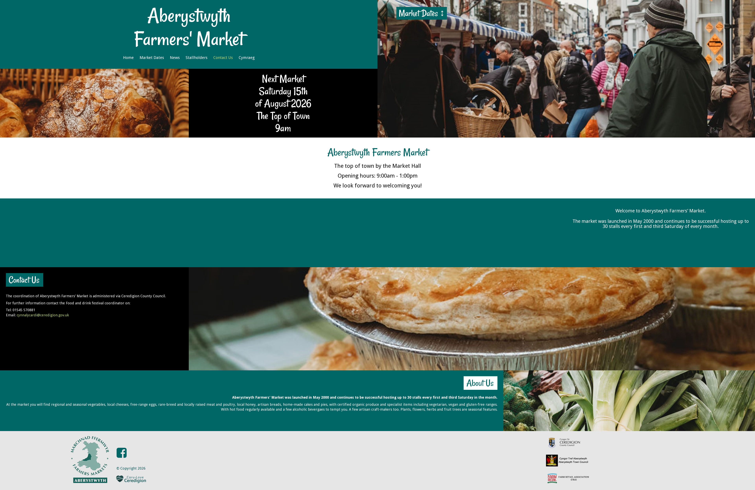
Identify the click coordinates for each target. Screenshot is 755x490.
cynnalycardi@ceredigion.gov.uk (43, 315)
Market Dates (152, 57)
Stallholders (196, 57)
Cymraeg (247, 57)
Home (128, 57)
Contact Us (223, 57)
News (175, 57)
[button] (121, 445)
